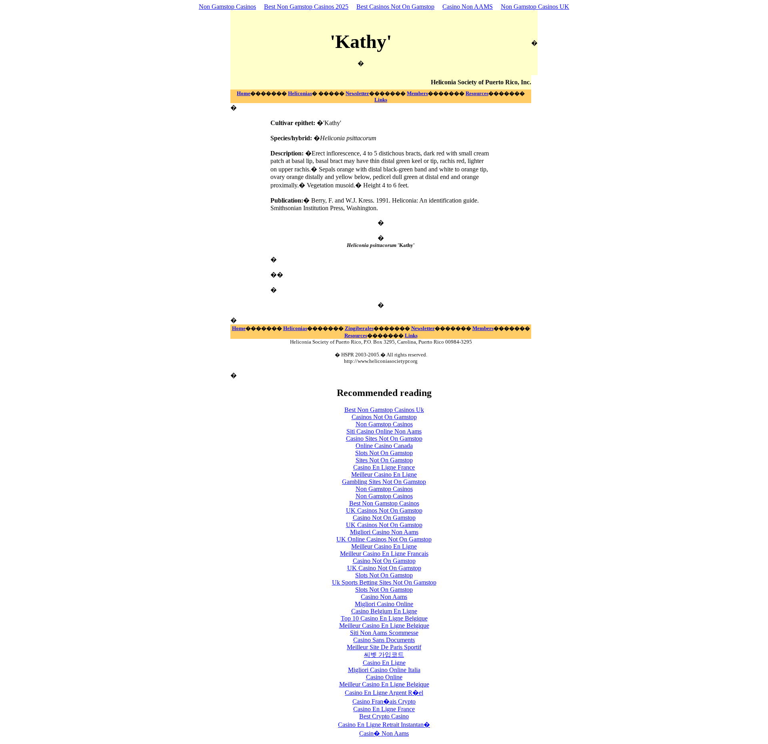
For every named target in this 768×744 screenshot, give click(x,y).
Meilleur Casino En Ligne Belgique (384, 625)
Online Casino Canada (384, 445)
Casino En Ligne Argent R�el (384, 692)
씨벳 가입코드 (384, 654)
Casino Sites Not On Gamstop (384, 438)
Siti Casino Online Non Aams (384, 431)
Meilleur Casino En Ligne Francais (384, 553)
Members (417, 93)
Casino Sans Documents (384, 640)
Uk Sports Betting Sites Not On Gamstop (384, 582)
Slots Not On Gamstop (384, 453)
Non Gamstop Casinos (227, 6)
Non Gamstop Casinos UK (535, 6)
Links (380, 100)
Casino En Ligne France (384, 467)
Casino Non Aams (384, 596)
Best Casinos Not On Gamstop (395, 6)
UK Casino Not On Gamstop (384, 568)
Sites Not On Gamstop (384, 460)
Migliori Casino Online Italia (384, 669)
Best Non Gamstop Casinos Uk (384, 409)
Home (243, 93)
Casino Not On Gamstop (384, 517)
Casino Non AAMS (467, 6)
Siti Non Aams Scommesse (384, 632)
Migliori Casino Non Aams (384, 532)
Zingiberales (359, 328)
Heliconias (300, 93)
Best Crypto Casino (384, 716)
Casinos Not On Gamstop (384, 417)
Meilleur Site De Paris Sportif (384, 647)
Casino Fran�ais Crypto (384, 701)
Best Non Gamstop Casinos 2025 (306, 6)
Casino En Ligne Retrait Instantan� (384, 724)
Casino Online (384, 677)
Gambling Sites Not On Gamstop (384, 481)
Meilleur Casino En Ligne (384, 474)
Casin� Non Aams (384, 733)
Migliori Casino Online (384, 604)
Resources (477, 93)
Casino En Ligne (384, 662)
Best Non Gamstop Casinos (384, 503)
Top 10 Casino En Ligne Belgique (384, 618)
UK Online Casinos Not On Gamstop (384, 539)
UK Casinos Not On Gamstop (384, 510)
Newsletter (357, 93)
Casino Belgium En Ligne (384, 611)
